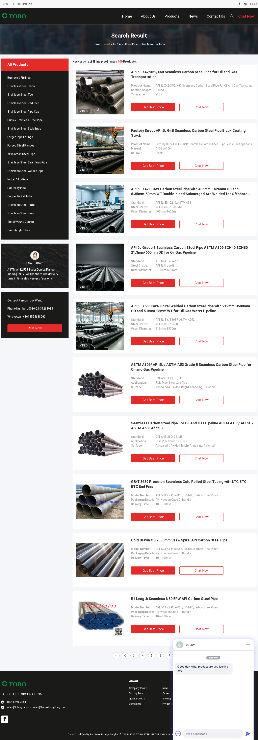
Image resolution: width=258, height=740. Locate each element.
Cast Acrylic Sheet (19, 230)
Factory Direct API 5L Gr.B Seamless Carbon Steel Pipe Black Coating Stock (188, 132)
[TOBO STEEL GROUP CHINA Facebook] (239, 4)
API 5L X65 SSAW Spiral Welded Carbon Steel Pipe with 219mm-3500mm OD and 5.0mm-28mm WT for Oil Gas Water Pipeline (190, 308)
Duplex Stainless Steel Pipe (25, 120)
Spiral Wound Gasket (20, 221)
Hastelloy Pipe (16, 187)
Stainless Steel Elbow (21, 86)
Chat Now (35, 328)
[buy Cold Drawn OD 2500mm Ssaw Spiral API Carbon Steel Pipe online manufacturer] (100, 560)
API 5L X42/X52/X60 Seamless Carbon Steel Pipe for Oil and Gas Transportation (184, 74)
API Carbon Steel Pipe (21, 154)
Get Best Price (153, 107)
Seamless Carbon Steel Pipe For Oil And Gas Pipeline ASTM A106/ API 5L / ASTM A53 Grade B (192, 425)
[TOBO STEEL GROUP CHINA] (14, 16)
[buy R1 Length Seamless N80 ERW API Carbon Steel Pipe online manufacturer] (100, 618)
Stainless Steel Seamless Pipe (27, 162)
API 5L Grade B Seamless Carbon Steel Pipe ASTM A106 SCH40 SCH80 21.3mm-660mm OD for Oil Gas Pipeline (189, 249)
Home (96, 44)
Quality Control (137, 698)
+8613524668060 (34, 316)
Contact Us (135, 703)
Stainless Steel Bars (20, 213)
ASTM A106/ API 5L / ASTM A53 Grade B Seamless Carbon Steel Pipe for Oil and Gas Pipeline (191, 367)
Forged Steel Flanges (20, 145)
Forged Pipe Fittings (20, 137)
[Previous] (125, 655)
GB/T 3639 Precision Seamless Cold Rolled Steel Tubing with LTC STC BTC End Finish (189, 484)
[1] (116, 655)
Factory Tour (136, 693)
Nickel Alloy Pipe (17, 179)
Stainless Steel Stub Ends (24, 128)
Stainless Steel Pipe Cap (23, 111)
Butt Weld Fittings (19, 77)
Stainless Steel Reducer (23, 103)
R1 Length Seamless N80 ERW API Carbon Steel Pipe (174, 599)
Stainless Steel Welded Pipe (25, 171)
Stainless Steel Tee (20, 94)
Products (110, 44)
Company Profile (138, 688)
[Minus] (248, 644)
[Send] (248, 733)
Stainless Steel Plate (21, 204)
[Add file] (178, 733)
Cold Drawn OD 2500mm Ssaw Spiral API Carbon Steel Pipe (179, 540)
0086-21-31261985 (40, 308)
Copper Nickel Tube (19, 196)
